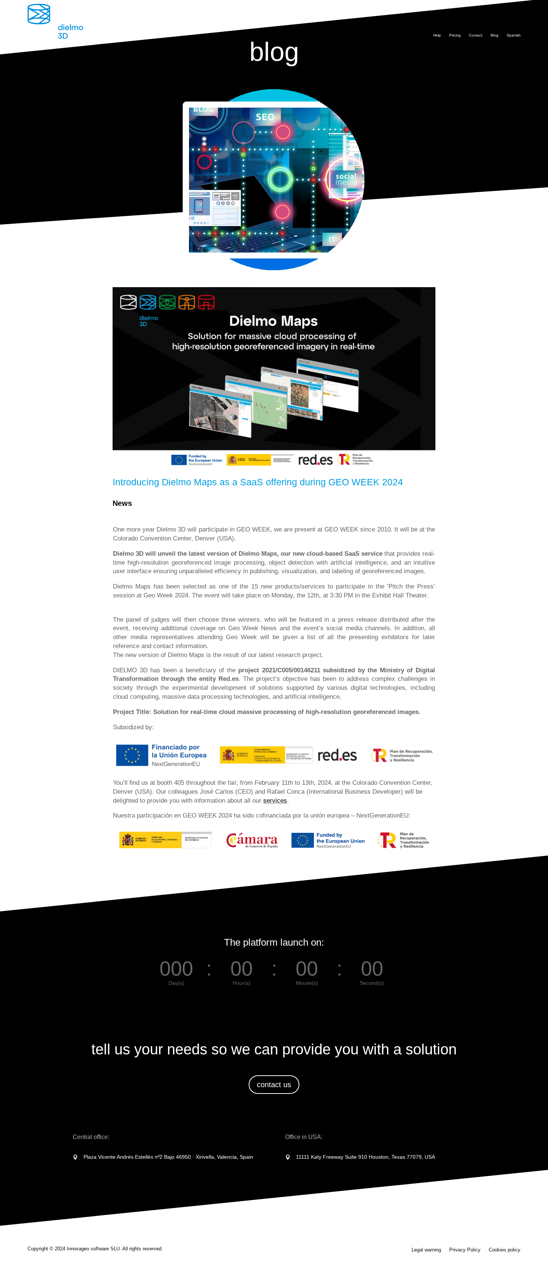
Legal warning (426, 1250)
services (275, 800)
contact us (274, 1084)
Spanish (514, 35)
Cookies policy (504, 1250)
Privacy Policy (465, 1250)
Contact (475, 35)
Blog (494, 35)
